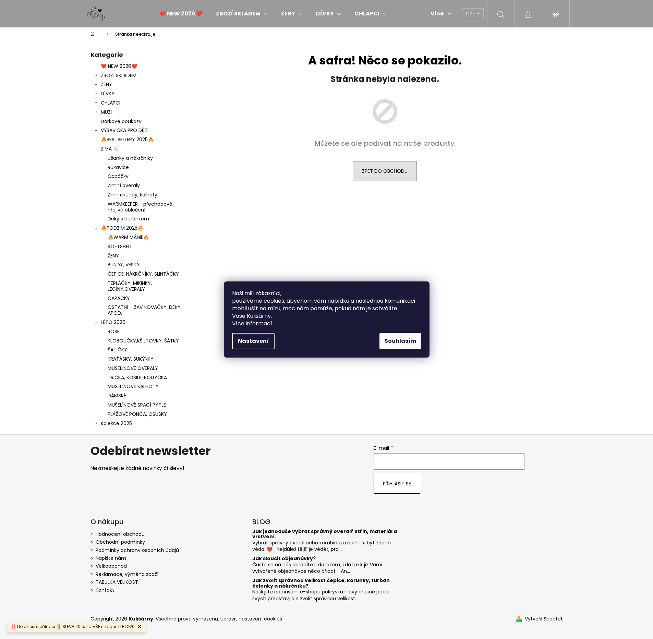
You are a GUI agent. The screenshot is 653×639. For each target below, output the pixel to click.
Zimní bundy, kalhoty (132, 194)
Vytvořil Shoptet (544, 619)
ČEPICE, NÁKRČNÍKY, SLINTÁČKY (143, 273)
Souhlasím (400, 341)
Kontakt (105, 590)
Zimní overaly (124, 185)
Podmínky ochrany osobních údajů (137, 550)
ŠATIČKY (117, 349)
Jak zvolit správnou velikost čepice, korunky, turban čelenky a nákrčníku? (321, 583)
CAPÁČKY (119, 298)
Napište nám (111, 558)
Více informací (252, 323)
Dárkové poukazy (121, 121)
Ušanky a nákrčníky (130, 158)
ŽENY (106, 84)
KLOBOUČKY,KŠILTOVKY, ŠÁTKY (143, 340)
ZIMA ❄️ (110, 148)
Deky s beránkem (128, 218)
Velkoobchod (111, 566)
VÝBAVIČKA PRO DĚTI (124, 130)
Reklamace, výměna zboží (127, 574)
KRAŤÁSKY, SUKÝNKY (131, 358)
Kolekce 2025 (116, 423)
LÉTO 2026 (113, 322)
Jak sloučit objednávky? (284, 558)
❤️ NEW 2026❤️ (119, 66)
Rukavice (118, 167)
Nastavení (253, 341)
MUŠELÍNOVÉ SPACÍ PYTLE (137, 404)
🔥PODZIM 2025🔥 (122, 228)
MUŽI (106, 112)
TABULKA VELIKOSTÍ (118, 582)
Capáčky (118, 176)
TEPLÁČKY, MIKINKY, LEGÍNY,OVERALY (130, 286)
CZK (471, 13)
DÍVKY (107, 93)
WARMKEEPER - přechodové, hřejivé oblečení (140, 207)
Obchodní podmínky (120, 542)
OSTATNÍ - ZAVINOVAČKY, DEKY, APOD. (145, 310)
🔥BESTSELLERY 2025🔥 (127, 139)
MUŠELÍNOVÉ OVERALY (133, 368)
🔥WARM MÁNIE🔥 (128, 237)
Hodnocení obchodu (120, 534)
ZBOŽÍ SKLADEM (118, 75)
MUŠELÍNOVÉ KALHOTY (133, 386)
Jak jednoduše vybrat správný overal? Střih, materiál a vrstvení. (324, 534)
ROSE (114, 331)
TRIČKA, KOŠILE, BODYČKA (137, 377)
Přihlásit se (397, 483)
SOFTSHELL (120, 246)
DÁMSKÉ (117, 395)
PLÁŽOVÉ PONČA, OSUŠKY (137, 414)
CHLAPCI (110, 102)
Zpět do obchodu (385, 171)
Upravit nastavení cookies (251, 618)
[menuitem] (180, 13)
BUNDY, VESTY (124, 264)
